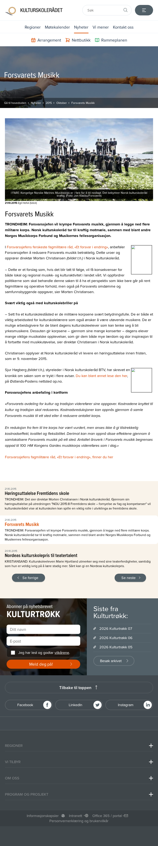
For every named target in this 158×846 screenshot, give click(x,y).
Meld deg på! (41, 664)
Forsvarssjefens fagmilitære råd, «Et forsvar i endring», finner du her (59, 457)
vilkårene (62, 652)
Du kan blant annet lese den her (101, 375)
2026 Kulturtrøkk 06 (115, 637)
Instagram (126, 704)
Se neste (128, 577)
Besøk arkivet (111, 660)
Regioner (33, 27)
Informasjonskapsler (43, 815)
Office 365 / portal (107, 815)
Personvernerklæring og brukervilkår (78, 820)
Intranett (75, 815)
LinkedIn (75, 704)
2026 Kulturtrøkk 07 (115, 628)
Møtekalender (57, 27)
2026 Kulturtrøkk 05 (115, 647)
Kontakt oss (123, 27)
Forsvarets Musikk (83, 102)
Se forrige (30, 577)
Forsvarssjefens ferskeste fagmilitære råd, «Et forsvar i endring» (57, 247)
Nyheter (81, 27)
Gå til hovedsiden (15, 102)
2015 (49, 102)
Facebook (25, 704)
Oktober (61, 102)
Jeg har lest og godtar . (44, 652)
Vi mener (101, 27)
